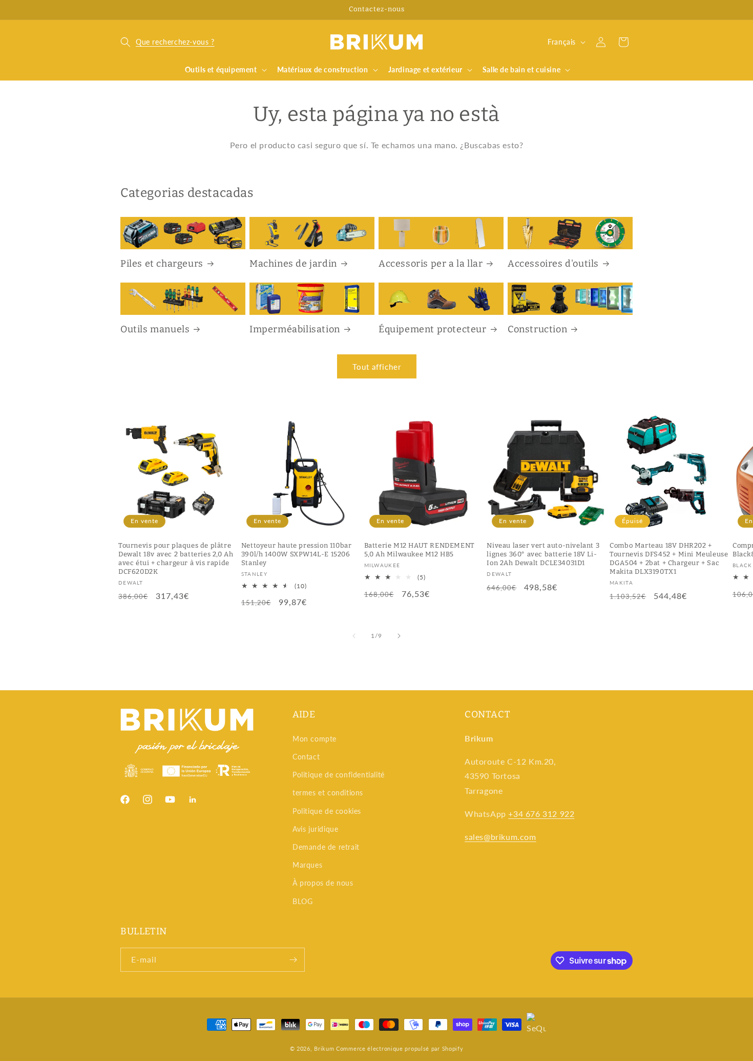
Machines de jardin (293, 263)
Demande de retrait (326, 847)
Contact (306, 756)
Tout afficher (376, 366)
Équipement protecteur (433, 329)
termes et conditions (327, 792)
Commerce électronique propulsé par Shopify (399, 1048)
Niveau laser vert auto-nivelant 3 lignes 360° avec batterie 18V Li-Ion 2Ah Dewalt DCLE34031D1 (543, 554)
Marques (307, 864)
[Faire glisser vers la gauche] (354, 636)
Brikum (324, 1048)
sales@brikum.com (500, 837)
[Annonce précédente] (124, 9)
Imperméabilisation (294, 329)
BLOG (302, 901)
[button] (167, 42)
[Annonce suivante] (629, 9)
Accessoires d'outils (553, 263)
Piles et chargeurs (161, 263)
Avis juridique (315, 829)
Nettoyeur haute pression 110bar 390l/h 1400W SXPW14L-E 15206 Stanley (296, 554)
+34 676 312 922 (541, 813)
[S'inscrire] (293, 960)
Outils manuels (155, 329)
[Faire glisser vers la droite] (399, 636)
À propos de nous (322, 882)
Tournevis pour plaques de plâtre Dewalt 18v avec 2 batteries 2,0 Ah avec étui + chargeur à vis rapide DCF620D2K (175, 558)
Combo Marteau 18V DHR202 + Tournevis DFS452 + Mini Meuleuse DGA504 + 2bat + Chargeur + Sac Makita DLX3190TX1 (669, 558)
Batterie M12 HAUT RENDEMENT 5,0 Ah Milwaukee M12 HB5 (419, 550)
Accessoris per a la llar (431, 263)
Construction (537, 329)
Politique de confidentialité (338, 774)
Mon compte (314, 738)
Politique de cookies (326, 811)
